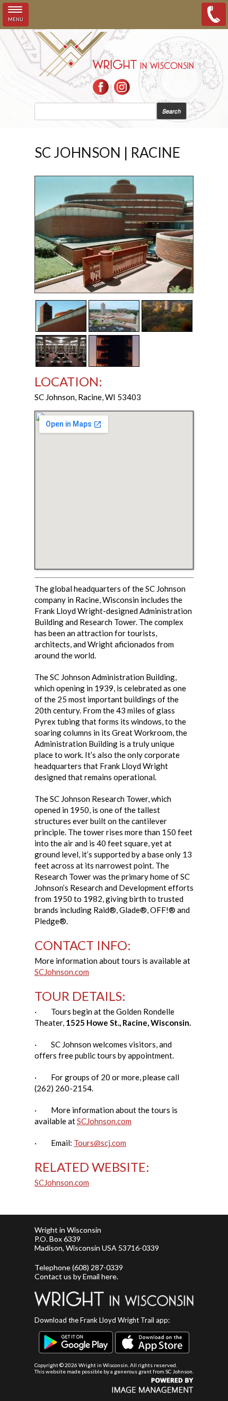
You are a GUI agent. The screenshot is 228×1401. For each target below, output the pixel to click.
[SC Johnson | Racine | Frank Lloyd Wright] (114, 290)
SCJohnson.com (61, 972)
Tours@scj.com (100, 1142)
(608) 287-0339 (97, 1267)
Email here (100, 1276)
